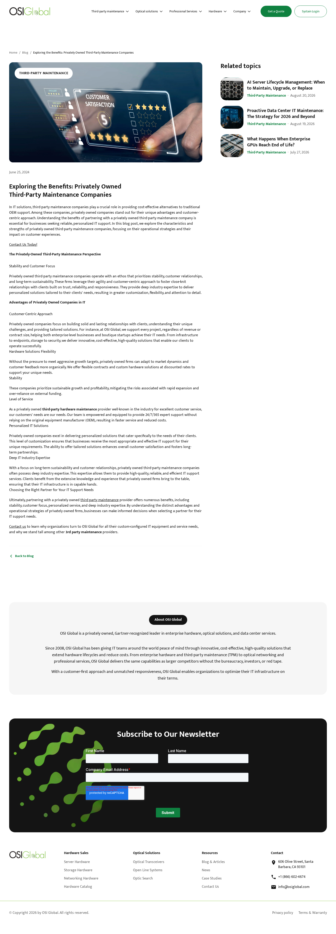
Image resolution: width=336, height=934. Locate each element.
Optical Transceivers (148, 862)
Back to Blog (24, 556)
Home (13, 52)
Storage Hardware (78, 870)
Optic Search (143, 878)
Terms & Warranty (313, 913)
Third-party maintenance (107, 11)
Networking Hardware (81, 878)
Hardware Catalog (78, 887)
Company (239, 11)
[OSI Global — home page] (27, 855)
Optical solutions (147, 11)
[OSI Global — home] (29, 11)
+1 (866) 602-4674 (292, 877)
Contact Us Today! (23, 245)
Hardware (215, 11)
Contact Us (210, 887)
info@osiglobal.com (293, 887)
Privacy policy (282, 913)
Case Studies (212, 878)
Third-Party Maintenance (43, 73)
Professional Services (183, 11)
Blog (25, 52)
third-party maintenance (99, 500)
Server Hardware (77, 862)
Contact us (17, 527)
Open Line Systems (148, 870)
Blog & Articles (213, 862)
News (206, 870)
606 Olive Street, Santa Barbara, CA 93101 (295, 864)
